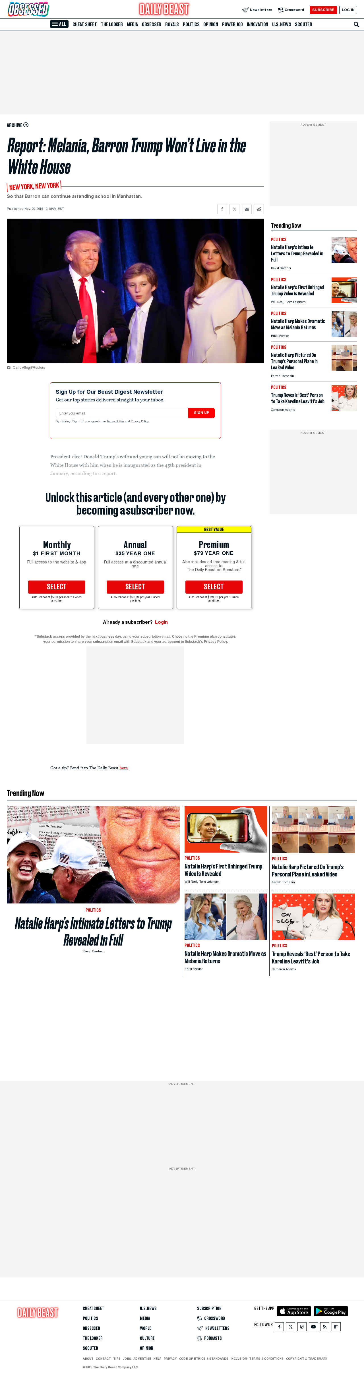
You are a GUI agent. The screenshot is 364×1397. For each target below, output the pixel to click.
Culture (147, 1338)
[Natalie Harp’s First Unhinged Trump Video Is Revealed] (344, 301)
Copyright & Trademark (307, 1358)
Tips (117, 1358)
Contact (103, 1358)
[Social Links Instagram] (302, 1328)
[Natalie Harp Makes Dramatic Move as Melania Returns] (344, 335)
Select (57, 587)
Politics (191, 24)
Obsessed (151, 24)
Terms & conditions (266, 1358)
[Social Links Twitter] (290, 1328)
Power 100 (232, 24)
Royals (172, 24)
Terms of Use (116, 421)
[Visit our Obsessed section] (46, 9)
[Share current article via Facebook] (222, 209)
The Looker (112, 24)
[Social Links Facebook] (279, 1328)
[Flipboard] (336, 1328)
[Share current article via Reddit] (259, 209)
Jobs (127, 1358)
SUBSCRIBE (323, 10)
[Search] (356, 24)
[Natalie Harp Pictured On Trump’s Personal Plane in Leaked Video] (344, 369)
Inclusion (239, 1358)
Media (132, 24)
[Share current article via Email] (247, 209)
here (123, 767)
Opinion (210, 24)
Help (158, 1358)
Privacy (170, 1358)
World (146, 1328)
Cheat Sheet (85, 24)
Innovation (257, 24)
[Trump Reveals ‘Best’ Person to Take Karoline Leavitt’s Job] (344, 409)
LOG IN (348, 10)
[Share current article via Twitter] (234, 209)
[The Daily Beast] (164, 9)
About (88, 1358)
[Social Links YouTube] (313, 1328)
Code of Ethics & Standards (203, 1358)
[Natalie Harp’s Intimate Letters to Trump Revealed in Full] (344, 261)
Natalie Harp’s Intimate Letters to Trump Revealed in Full (93, 931)
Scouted (303, 24)
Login (161, 622)
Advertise (142, 1358)
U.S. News (281, 24)
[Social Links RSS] (324, 1328)
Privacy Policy (140, 421)
